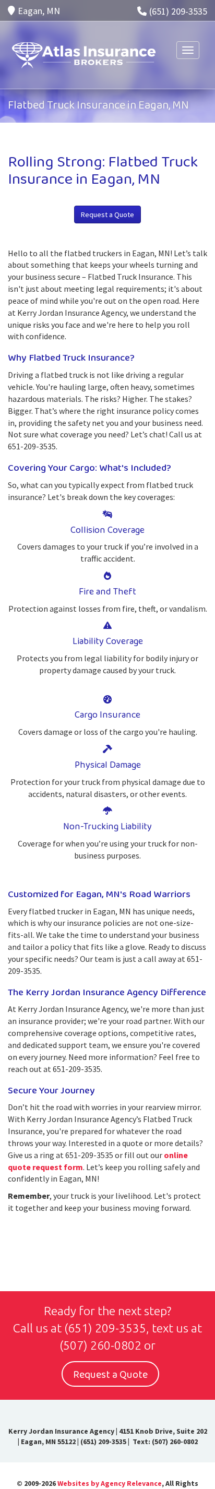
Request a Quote (107, 214)
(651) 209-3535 (178, 11)
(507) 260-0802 (100, 1345)
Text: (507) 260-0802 (164, 1441)
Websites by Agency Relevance (109, 1483)
